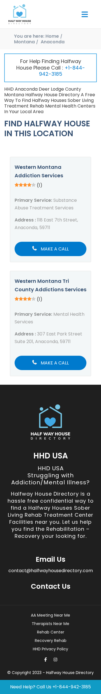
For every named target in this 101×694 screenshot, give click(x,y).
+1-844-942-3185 (62, 71)
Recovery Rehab (50, 640)
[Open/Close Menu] (85, 14)
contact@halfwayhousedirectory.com (50, 570)
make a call (54, 249)
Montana (24, 42)
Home (52, 36)
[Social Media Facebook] (45, 659)
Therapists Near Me (50, 623)
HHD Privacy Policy (50, 649)
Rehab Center (50, 632)
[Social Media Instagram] (55, 659)
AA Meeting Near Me (50, 615)
